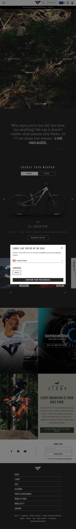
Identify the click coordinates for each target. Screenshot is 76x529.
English (16, 273)
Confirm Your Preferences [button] (38, 280)
